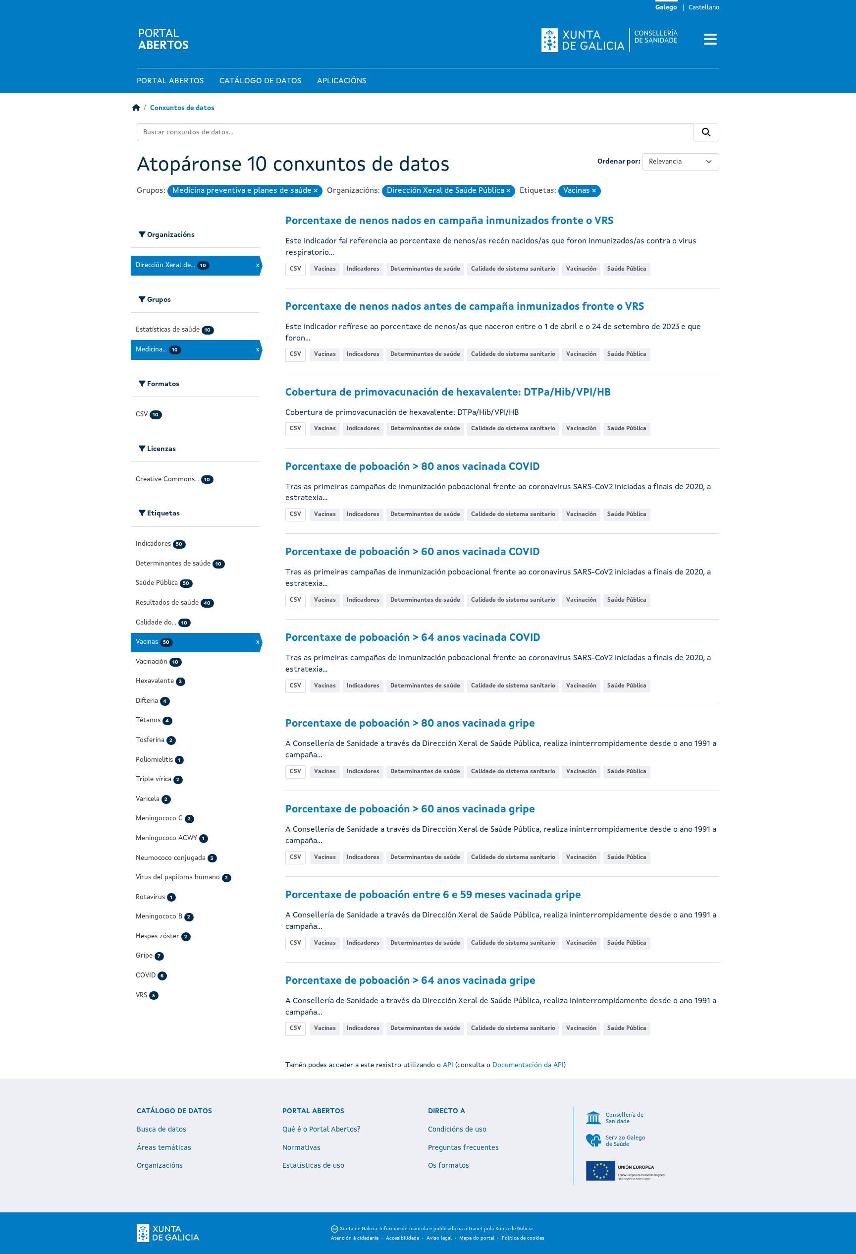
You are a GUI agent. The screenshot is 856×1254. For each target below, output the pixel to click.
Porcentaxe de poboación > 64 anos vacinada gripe (410, 981)
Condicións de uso (457, 1129)
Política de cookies (523, 1238)
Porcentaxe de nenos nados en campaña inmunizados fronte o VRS (449, 221)
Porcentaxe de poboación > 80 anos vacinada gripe (410, 724)
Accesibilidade (402, 1238)
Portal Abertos (170, 81)
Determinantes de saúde (425, 269)
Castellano (704, 7)
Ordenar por (618, 161)
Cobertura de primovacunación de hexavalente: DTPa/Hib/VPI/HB (448, 393)
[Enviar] (706, 132)
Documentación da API (528, 1065)
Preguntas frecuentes (463, 1147)
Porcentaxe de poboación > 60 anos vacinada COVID (412, 552)
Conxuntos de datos (182, 108)
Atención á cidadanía (354, 1238)
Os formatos (448, 1165)
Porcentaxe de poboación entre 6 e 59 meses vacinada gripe (433, 895)
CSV (295, 269)
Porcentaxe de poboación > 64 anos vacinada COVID (412, 638)
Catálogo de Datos (260, 81)
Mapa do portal (476, 1238)
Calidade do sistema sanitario (513, 269)
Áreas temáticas (164, 1147)
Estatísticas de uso (313, 1165)
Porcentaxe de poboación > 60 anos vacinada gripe (410, 809)
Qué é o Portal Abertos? (321, 1129)
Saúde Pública (626, 269)
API (448, 1065)
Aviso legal (439, 1238)
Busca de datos (161, 1129)
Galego (666, 7)
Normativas (301, 1147)
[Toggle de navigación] (710, 40)
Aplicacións (341, 81)
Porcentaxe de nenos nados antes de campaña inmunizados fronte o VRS (464, 307)
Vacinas (325, 269)
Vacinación (581, 269)
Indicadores (363, 269)
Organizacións (160, 1165)
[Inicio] (136, 108)
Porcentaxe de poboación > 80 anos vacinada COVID (412, 467)
